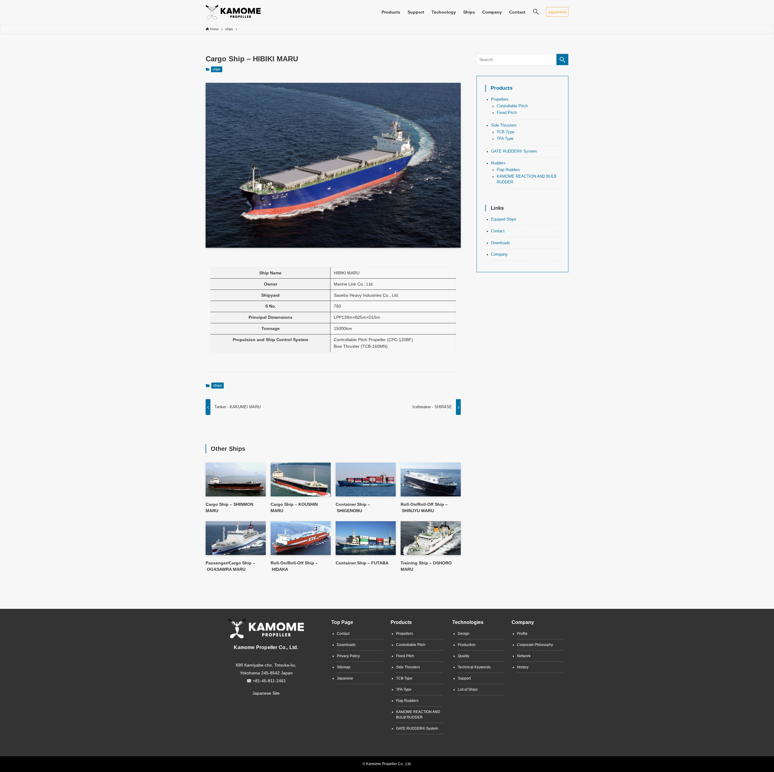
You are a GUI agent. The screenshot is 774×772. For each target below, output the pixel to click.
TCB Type (505, 132)
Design (464, 633)
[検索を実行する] (562, 59)
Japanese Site (266, 693)
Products (501, 88)
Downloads (500, 243)
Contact (498, 231)
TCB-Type (404, 678)
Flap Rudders (508, 170)
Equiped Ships (503, 219)
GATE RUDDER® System (514, 151)
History (522, 667)
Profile (522, 633)
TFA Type (505, 139)
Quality (463, 656)
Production (467, 645)
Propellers (500, 99)
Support (464, 678)
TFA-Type (403, 689)
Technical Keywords (474, 667)
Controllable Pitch (512, 106)
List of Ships (468, 689)
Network (524, 656)
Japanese (557, 11)
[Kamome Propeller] (233, 12)
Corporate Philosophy (535, 645)
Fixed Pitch (507, 113)
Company (499, 254)
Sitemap (343, 667)
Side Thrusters (504, 125)
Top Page (342, 622)
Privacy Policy (348, 656)
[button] (535, 12)
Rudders (498, 163)
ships (216, 69)
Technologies (467, 622)
